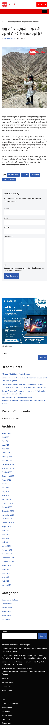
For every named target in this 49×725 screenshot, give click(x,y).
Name (7, 208)
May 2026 (5, 445)
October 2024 (7, 519)
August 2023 (6, 565)
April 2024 (5, 542)
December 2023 (8, 558)
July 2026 (5, 437)
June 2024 (5, 534)
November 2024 (8, 515)
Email (6, 218)
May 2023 (5, 577)
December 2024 (8, 511)
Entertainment (7, 604)
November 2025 (8, 468)
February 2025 (7, 503)
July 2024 (5, 530)
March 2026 (6, 453)
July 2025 (5, 484)
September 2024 (8, 523)
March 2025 (6, 499)
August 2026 (6, 433)
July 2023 (5, 569)
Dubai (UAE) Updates (10, 600)
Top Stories (6, 619)
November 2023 (8, 562)
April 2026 (5, 449)
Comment (8, 237)
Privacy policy (7, 690)
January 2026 (7, 460)
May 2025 (5, 492)
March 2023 (6, 585)
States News (6, 615)
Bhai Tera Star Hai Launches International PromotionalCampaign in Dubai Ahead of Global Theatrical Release (23, 400)
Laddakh (25, 175)
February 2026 (7, 457)
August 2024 (6, 527)
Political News (7, 608)
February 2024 (7, 550)
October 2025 (7, 472)
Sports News (6, 611)
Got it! (40, 4)
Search (4, 353)
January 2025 (7, 507)
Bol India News (9, 39)
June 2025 (5, 488)
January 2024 (7, 554)
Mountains (35, 175)
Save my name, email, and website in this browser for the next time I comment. (24, 269)
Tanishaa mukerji (9, 179)
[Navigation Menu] (44, 11)
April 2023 (5, 581)
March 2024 (6, 546)
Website (7, 227)
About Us (5, 679)
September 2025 (8, 476)
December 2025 (8, 464)
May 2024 (5, 538)
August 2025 (6, 480)
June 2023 (5, 573)
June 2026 (5, 441)
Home (4, 22)
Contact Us (6, 686)
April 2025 (5, 495)
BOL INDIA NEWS (13, 175)
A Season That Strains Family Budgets (16, 374)
